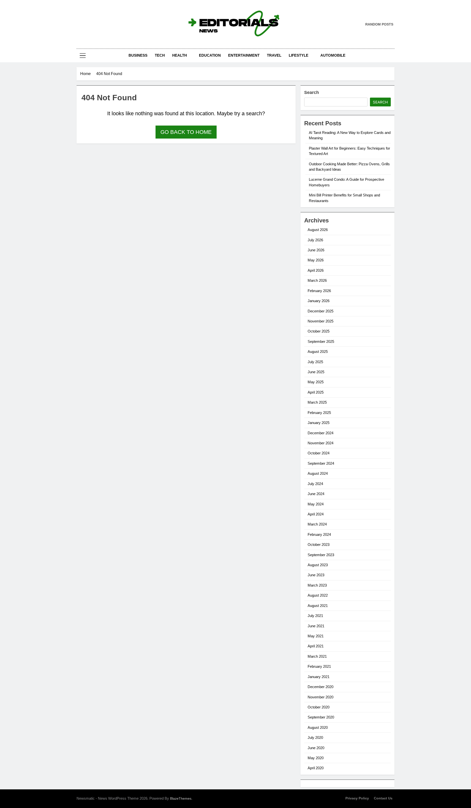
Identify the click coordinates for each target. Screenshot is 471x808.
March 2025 (317, 402)
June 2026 (316, 250)
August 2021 (318, 605)
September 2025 (321, 341)
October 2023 (318, 544)
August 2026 (318, 230)
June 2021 (316, 626)
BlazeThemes (180, 798)
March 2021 (317, 656)
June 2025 (316, 372)
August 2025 (318, 351)
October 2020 (318, 707)
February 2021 (319, 666)
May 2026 (316, 260)
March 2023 (317, 585)
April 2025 (316, 392)
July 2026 (315, 240)
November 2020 (320, 697)
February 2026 (319, 291)
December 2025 (320, 311)
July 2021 (315, 616)
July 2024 (315, 484)
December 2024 (320, 433)
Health (179, 55)
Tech (160, 55)
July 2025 (315, 362)
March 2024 (317, 524)
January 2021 (318, 677)
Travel (274, 55)
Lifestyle (298, 55)
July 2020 (315, 737)
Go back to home (186, 132)
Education (210, 55)
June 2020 (316, 748)
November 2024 (320, 443)
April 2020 (316, 768)
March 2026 (317, 280)
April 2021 (316, 646)
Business (138, 55)
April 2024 (316, 514)
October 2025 (318, 331)
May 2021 (316, 636)
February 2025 (319, 412)
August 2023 (318, 565)
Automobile (332, 55)
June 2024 (316, 494)
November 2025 (320, 321)
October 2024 (318, 453)
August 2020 (318, 727)
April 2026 (316, 270)
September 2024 (321, 463)
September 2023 (321, 555)
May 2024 (316, 504)
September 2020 (321, 717)
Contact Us (383, 798)
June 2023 (316, 575)
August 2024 (318, 473)
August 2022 (318, 595)
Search (311, 92)
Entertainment (244, 55)
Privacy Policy (357, 798)
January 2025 (318, 423)
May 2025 (316, 382)
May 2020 (316, 758)
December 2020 (320, 687)
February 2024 (319, 534)
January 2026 (318, 301)
